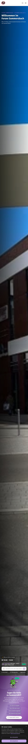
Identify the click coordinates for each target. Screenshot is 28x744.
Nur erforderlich (14, 737)
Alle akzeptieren (14, 741)
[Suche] (22, 3)
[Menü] (25, 3)
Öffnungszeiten (14, 672)
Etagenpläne (23, 672)
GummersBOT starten (14, 717)
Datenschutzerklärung (15, 733)
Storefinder (5, 672)
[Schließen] (26, 677)
